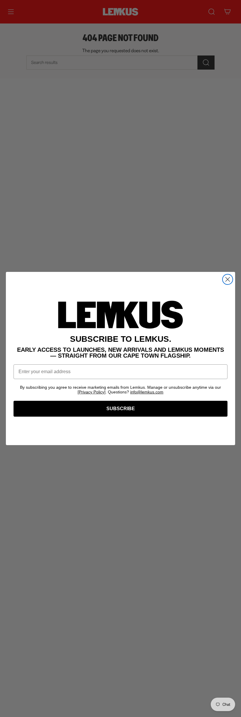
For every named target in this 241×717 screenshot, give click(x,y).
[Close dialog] (227, 279)
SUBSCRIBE (120, 408)
